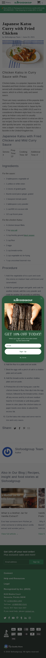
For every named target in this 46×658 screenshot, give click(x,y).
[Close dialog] (41, 298)
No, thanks (23, 357)
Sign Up (23, 352)
